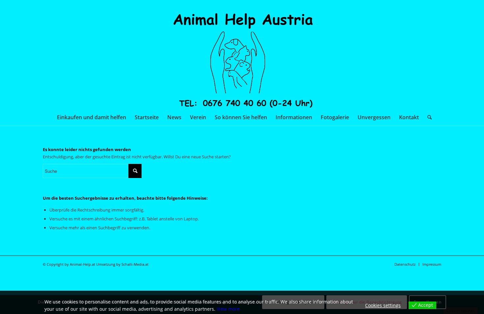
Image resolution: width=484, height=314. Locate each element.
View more (228, 309)
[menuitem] (91, 117)
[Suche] (427, 117)
